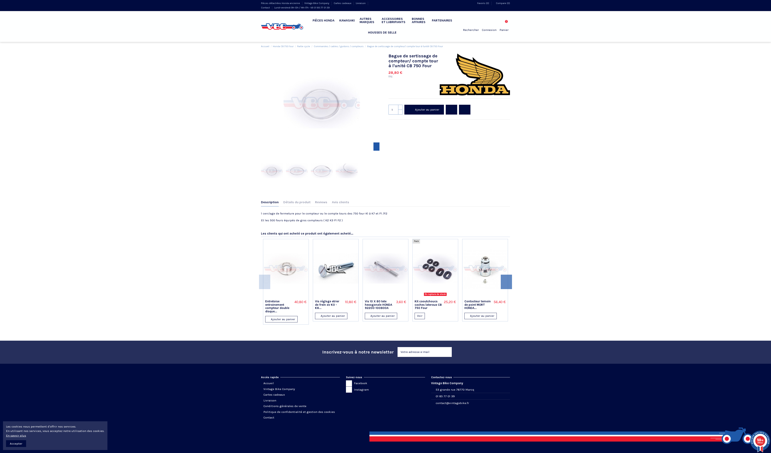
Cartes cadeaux (343, 3)
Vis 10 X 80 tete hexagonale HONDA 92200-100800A (378, 305)
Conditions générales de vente (284, 406)
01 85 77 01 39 (445, 396)
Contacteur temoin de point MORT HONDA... (477, 305)
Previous (264, 282)
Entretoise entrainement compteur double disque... (277, 306)
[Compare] (286, 296)
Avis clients (340, 202)
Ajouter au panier (427, 109)
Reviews (321, 202)
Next (506, 282)
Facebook (360, 383)
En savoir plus (16, 435)
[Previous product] (504, 46)
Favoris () (483, 3)
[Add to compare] (464, 110)
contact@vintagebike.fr (452, 403)
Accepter (16, 443)
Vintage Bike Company (317, 3)
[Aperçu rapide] (291, 296)
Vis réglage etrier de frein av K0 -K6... (327, 305)
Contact (265, 7)
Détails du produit (297, 202)
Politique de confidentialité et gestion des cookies (299, 412)
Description (270, 202)
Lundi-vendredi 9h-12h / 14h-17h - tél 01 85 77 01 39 (302, 7)
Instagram (361, 389)
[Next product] (508, 46)
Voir (419, 316)
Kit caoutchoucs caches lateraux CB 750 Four (428, 305)
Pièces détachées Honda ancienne (281, 3)
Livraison (361, 3)
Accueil (268, 383)
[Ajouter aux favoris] (451, 110)
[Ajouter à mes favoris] (280, 296)
